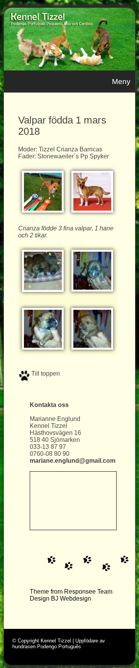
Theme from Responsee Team (71, 591)
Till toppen (45, 373)
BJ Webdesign (71, 598)
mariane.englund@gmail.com (72, 460)
